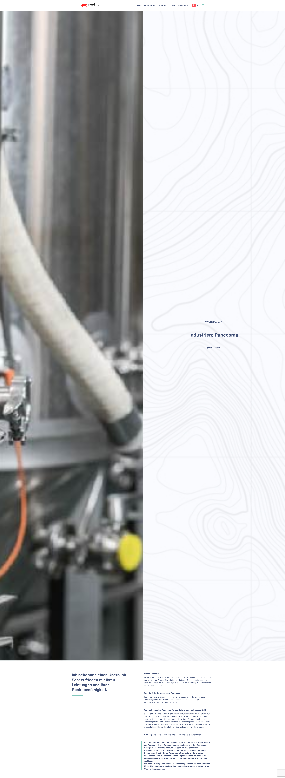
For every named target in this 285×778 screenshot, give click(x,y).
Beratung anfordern (273, 10)
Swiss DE (194, 5)
